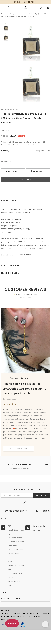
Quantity (5, 151)
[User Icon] (41, 7)
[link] (5, 27)
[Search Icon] (9, 7)
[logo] (25, 7)
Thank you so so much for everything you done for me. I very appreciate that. (24, 388)
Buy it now (25, 179)
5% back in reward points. (25, 2)
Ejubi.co (44, 613)
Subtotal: (5, 161)
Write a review (25, 297)
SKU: (3, 130)
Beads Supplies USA (9, 109)
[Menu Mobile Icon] (2, 7)
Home (3, 14)
